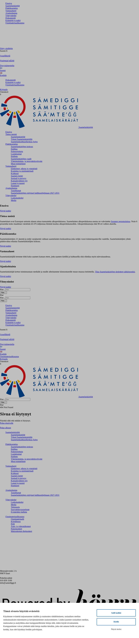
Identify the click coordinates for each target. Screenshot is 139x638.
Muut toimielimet (18, 164)
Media (13, 200)
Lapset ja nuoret (18, 183)
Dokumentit (10, 18)
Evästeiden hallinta (19, 512)
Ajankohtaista (11, 13)
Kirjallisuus (16, 521)
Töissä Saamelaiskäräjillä (21, 139)
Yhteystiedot (10, 15)
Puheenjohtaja (17, 151)
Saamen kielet (17, 176)
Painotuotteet (16, 529)
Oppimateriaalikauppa (14, 23)
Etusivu (8, 3)
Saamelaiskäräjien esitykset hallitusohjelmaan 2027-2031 (35, 193)
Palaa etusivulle (6, 423)
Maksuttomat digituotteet (21, 531)
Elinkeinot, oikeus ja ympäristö (24, 168)
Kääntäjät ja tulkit (12, 20)
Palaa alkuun (5, 428)
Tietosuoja (15, 507)
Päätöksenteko (11, 8)
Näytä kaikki (5, 211)
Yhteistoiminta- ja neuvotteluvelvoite (26, 161)
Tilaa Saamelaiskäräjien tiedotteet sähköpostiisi (115, 272)
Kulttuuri (15, 173)
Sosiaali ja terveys (18, 178)
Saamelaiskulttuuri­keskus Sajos (24, 142)
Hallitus (14, 149)
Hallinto (14, 156)
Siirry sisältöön (6, 48)
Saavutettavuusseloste (20, 509)
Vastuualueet (10, 11)
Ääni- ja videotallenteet (21, 526)
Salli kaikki (116, 613)
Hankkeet (15, 186)
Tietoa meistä (11, 134)
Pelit (13, 524)
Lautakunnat (16, 154)
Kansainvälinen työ (19, 181)
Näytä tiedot (116, 629)
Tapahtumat (16, 190)
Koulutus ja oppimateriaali (22, 171)
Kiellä (116, 622)
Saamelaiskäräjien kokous (22, 146)
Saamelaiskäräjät (12, 6)
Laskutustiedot (17, 198)
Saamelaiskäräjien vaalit (21, 159)
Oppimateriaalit (17, 519)
